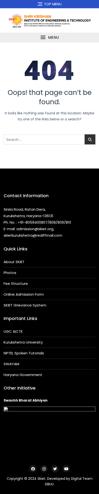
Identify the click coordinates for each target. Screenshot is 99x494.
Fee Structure (16, 283)
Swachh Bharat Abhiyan (26, 400)
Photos (10, 272)
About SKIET (14, 261)
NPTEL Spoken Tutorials (24, 353)
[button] (49, 37)
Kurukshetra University (23, 342)
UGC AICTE (13, 331)
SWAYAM (11, 363)
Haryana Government (23, 374)
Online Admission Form (24, 294)
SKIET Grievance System (25, 305)
